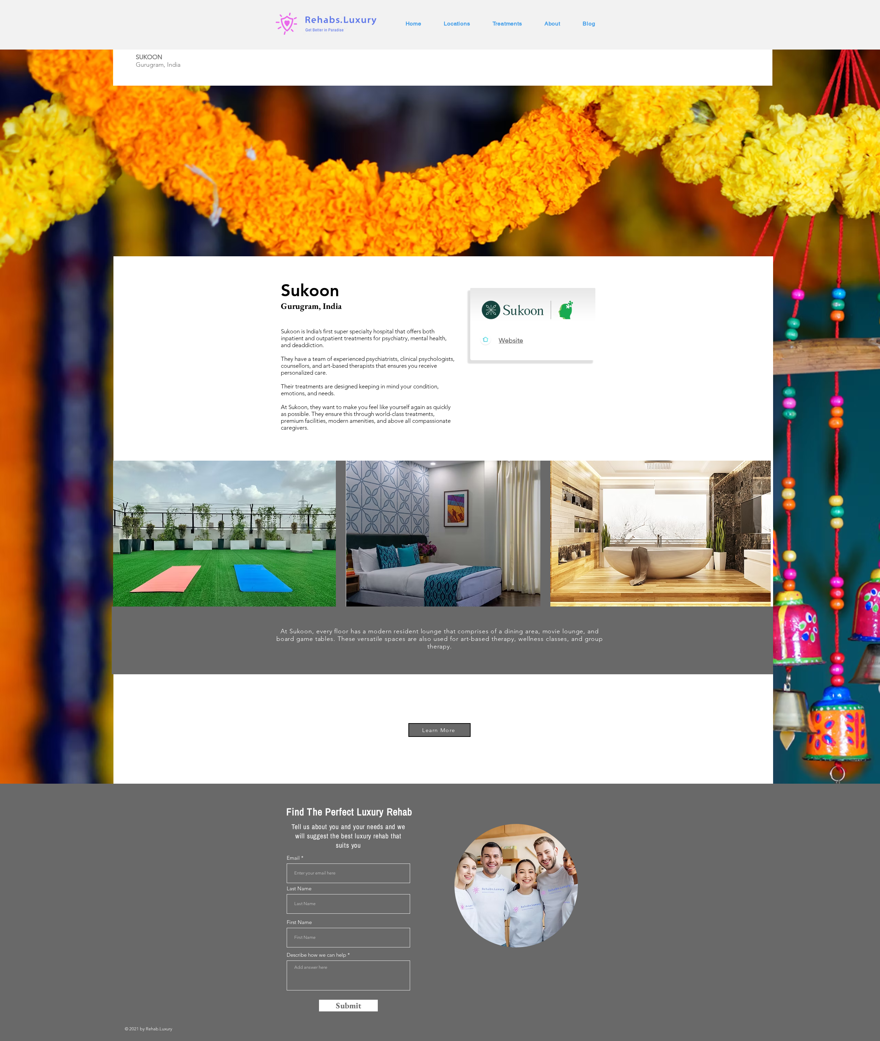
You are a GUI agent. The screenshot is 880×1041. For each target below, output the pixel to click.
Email (293, 857)
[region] (516, 885)
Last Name (299, 888)
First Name (299, 922)
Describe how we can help (316, 954)
